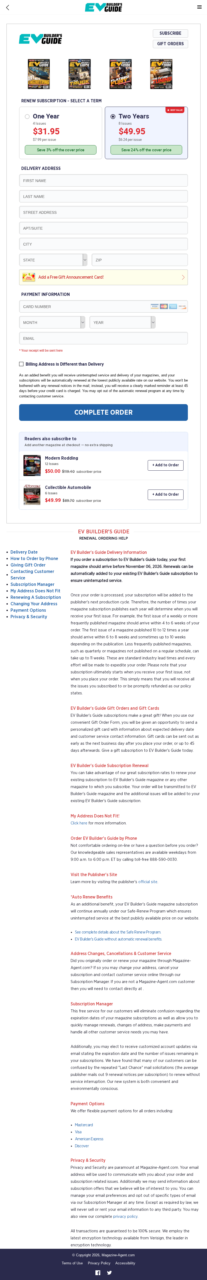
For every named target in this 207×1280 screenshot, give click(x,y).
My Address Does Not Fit (35, 591)
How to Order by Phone (34, 558)
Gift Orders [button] (170, 44)
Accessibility (125, 1263)
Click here (79, 823)
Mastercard (84, 1125)
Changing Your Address (34, 603)
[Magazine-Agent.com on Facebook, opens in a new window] (98, 1273)
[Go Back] (7, 7)
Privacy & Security (29, 616)
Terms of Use (72, 1263)
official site (147, 882)
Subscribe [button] (170, 33)
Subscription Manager (32, 584)
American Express (89, 1139)
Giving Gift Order (28, 565)
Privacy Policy (99, 1263)
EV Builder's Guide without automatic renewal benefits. (118, 939)
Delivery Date (24, 552)
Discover (82, 1146)
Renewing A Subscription (36, 597)
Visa (78, 1132)
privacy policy (125, 1217)
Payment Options (28, 610)
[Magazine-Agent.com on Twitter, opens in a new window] (109, 1273)
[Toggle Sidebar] (199, 7)
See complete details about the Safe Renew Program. (118, 932)
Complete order (103, 412)
